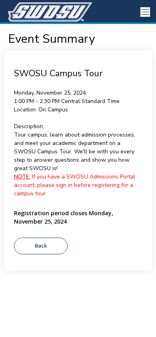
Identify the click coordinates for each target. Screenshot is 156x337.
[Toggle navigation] (145, 12)
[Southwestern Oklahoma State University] (48, 12)
